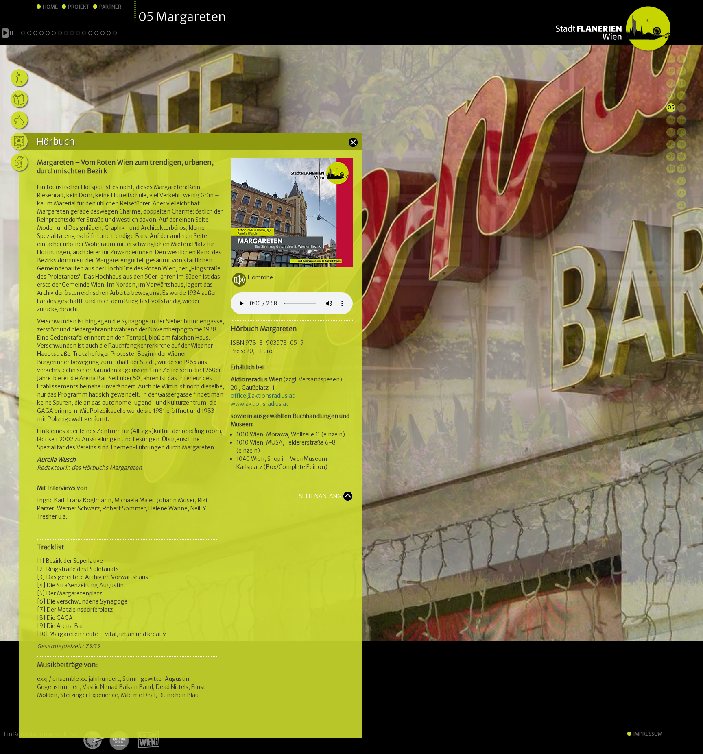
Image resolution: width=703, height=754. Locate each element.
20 (681, 168)
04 (671, 95)
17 (681, 132)
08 (671, 144)
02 (671, 71)
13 (681, 83)
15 (681, 107)
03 (671, 83)
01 (671, 58)
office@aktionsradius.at (263, 395)
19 (681, 156)
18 (681, 144)
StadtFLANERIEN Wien (613, 29)
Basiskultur (119, 740)
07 (671, 132)
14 (681, 95)
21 (681, 180)
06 (671, 119)
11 (681, 58)
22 (681, 193)
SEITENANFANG (320, 496)
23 (682, 205)
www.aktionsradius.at (259, 404)
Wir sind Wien (145, 740)
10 (671, 168)
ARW (93, 740)
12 (681, 71)
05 (671, 107)
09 (671, 156)
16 (681, 119)
